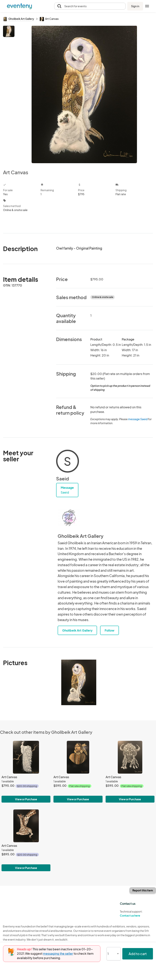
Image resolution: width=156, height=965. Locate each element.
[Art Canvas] (26, 757)
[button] (90, 6)
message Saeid (137, 419)
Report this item (142, 890)
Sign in (135, 6)
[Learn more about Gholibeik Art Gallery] (69, 517)
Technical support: (131, 913)
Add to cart (138, 953)
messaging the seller (58, 953)
